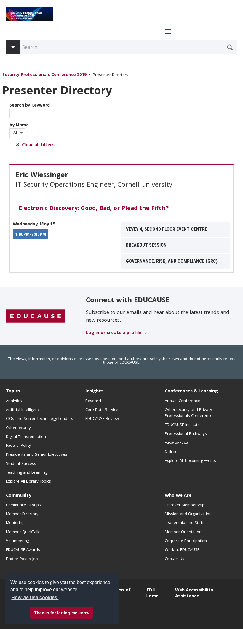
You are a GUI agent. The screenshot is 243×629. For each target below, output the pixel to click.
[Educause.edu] (35, 316)
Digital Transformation (26, 437)
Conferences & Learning (191, 391)
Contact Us (174, 559)
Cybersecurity (18, 428)
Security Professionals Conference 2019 (44, 75)
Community (18, 496)
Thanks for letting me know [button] (61, 612)
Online (171, 452)
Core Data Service (101, 410)
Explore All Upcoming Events (190, 461)
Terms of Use (121, 593)
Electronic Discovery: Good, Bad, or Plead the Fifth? (94, 209)
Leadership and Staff (184, 523)
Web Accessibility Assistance (194, 593)
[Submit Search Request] (230, 47)
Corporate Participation (186, 541)
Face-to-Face (176, 443)
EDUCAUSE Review (102, 419)
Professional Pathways (186, 434)
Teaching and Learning (26, 473)
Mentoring (15, 523)
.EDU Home (152, 593)
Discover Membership (184, 505)
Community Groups (23, 505)
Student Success (21, 464)
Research (94, 401)
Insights (94, 391)
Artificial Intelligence (24, 410)
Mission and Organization (188, 514)
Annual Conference (182, 401)
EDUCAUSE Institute (182, 425)
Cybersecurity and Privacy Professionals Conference (188, 413)
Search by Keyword (29, 105)
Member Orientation (183, 532)
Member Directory (22, 514)
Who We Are (178, 496)
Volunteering (17, 541)
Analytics (14, 401)
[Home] (29, 14)
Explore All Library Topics (28, 481)
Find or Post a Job (22, 559)
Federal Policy (18, 446)
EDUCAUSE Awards (23, 550)
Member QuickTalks (23, 532)
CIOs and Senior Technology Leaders (39, 419)
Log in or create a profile (113, 333)
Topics (13, 391)
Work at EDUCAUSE (182, 550)
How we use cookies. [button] (34, 597)
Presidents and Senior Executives (36, 454)
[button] (169, 33)
